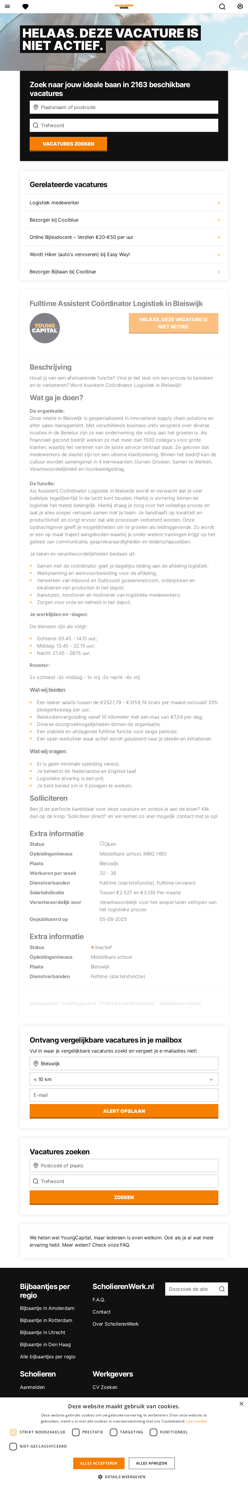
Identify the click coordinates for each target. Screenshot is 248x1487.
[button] (124, 1477)
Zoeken (124, 1197)
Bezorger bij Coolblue (54, 220)
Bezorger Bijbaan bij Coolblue (63, 272)
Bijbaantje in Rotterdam (46, 1320)
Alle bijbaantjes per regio (48, 1356)
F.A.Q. (99, 1300)
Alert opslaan (124, 1111)
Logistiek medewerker (54, 202)
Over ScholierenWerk (116, 1324)
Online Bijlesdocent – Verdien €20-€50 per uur (81, 237)
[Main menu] (7, 6)
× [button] (241, 1404)
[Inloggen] (240, 6)
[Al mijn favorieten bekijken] (25, 6)
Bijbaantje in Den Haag (45, 1344)
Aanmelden (32, 1387)
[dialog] (124, 1442)
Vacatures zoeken (68, 144)
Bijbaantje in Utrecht (42, 1332)
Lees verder (196, 1421)
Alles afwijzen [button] (152, 1463)
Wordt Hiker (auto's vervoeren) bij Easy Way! (80, 254)
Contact (102, 1312)
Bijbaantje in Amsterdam (47, 1308)
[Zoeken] (224, 6)
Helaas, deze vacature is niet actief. (173, 323)
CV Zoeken (105, 1387)
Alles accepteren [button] (98, 1463)
